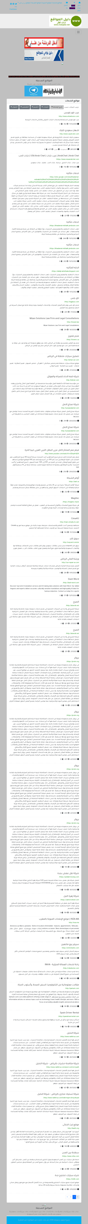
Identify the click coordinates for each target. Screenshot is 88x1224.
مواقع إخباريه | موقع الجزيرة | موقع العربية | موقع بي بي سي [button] (40, 3)
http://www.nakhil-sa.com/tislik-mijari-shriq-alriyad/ (61, 1098)
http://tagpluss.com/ (71, 302)
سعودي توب (56, 1214)
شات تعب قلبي (34, 84)
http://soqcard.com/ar (71, 542)
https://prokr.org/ (73, 662)
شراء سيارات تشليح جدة (67, 1175)
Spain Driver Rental (69, 1013)
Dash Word (73, 579)
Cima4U (75, 519)
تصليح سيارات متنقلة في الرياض (63, 356)
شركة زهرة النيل (71, 896)
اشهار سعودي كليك (69, 130)
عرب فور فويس (71, 113)
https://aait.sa (74, 482)
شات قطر (62, 1212)
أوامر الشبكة (73, 478)
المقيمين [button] (25, 107)
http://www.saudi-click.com (69, 134)
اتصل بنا (66, 7)
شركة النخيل (73, 1033)
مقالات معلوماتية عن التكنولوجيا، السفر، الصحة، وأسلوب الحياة (48, 985)
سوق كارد (74, 539)
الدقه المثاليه (73, 268)
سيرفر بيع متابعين (70, 944)
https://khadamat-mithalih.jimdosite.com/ (64, 226)
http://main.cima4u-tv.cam (69, 522)
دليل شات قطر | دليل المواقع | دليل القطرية (34, 1220)
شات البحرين (55, 84)
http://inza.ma (74, 923)
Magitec (75, 498)
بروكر (76, 658)
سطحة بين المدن (70, 1153)
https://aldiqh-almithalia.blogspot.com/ (65, 271)
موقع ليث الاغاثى (71, 1125)
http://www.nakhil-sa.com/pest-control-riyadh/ (62, 1067)
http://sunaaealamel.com (70, 408)
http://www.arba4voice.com (69, 116)
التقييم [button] (35, 107)
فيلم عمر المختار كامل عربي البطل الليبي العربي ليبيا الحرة (52, 450)
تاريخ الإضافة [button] (57, 107)
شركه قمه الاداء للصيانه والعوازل (63, 377)
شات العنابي (45, 84)
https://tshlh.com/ (72, 1179)
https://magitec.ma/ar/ (71, 502)
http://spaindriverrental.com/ (68, 1017)
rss (16, 7)
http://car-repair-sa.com (70, 563)
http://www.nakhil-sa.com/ (69, 1037)
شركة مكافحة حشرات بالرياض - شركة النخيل (57, 1064)
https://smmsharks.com (70, 948)
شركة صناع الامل (70, 405)
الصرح (76, 602)
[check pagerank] (44, 1206)
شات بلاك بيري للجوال (41, 1212)
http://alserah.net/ (72, 606)
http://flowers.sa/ (73, 340)
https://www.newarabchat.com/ (67, 159)
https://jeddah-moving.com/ (69, 877)
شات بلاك (54, 1212)
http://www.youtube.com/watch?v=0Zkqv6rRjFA (62, 454)
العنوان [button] (14, 107)
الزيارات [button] (45, 107)
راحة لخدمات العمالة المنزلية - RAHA (62, 965)
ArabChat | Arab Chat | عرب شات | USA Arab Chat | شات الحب (49, 156)
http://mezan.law (73, 322)
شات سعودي (15, 1212)
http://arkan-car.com (71, 360)
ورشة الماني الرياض (69, 559)
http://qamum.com (72, 988)
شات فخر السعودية (34, 1214)
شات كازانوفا (46, 1214)
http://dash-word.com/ (71, 583)
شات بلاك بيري (73, 1212)
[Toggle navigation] (78, 32)
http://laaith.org (73, 1128)
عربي (56, 149)
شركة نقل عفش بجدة (68, 873)
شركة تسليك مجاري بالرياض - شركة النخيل (58, 1094)
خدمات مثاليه (72, 173)
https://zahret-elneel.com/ (69, 900)
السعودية (64, 149)
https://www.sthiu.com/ (70, 1156)
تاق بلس (75, 298)
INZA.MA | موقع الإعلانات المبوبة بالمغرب (59, 919)
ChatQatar (13, 9)
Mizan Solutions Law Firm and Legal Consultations (54, 318)
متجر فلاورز (73, 336)
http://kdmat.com (72, 380)
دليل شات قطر (78, 8)
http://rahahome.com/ (71, 968)
